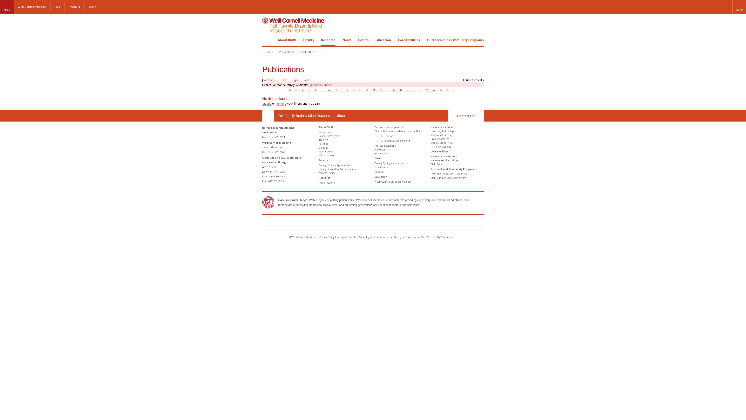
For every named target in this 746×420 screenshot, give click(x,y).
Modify (266, 103)
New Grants (381, 149)
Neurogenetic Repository (444, 160)
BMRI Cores (437, 164)
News (346, 40)
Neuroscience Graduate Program (393, 181)
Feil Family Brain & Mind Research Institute (311, 116)
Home (266, 40)
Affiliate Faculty (327, 173)
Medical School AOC (442, 142)
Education (383, 40)
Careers (384, 237)
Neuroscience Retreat (442, 127)
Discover (74, 7)
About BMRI (287, 40)
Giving (397, 237)
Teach (92, 7)
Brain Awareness (440, 139)
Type (295, 80)
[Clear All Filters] (321, 85)
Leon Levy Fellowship (442, 131)
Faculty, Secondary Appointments (337, 169)
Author (268, 80)
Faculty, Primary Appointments (335, 165)
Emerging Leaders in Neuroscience (450, 174)
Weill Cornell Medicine (32, 7)
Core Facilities (409, 40)
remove (281, 103)
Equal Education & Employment (358, 237)
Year (306, 80)
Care (57, 7)
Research (328, 40)
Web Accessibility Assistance (436, 237)
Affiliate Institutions (385, 145)
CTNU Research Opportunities (393, 141)
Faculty (308, 40)
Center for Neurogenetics (389, 127)
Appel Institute (327, 182)
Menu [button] (7, 10)
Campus (323, 147)
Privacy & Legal (327, 237)
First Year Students (441, 146)
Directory (411, 237)
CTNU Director (385, 136)
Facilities (323, 143)
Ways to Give (326, 151)
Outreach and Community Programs (455, 40)
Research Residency (441, 135)
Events (363, 40)
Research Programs (329, 136)
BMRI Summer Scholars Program (448, 177)
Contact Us (465, 116)
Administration (327, 155)
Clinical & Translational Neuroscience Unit (398, 131)
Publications (381, 153)
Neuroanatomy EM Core (444, 156)
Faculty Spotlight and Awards (390, 163)
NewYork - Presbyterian (405, 223)
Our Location (268, 116)
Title (284, 80)
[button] (739, 7)
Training (323, 140)
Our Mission (325, 132)
